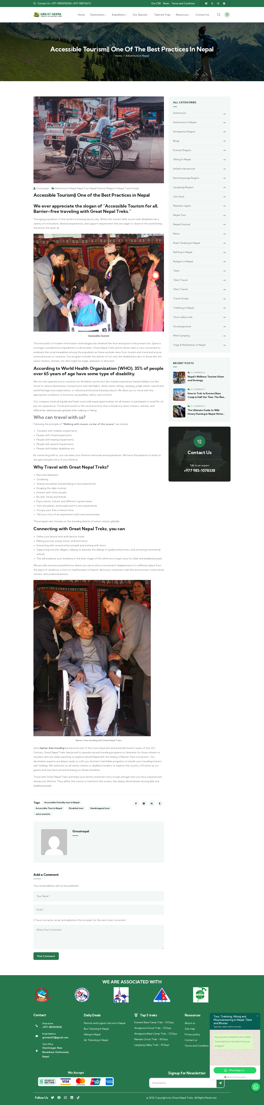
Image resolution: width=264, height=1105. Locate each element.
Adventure (179, 112)
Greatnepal (42, 188)
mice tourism (43, 814)
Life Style (178, 196)
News (176, 233)
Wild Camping (181, 335)
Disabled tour (76, 808)
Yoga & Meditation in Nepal (189, 344)
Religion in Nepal (115, 188)
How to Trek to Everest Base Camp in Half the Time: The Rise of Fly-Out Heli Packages (206, 397)
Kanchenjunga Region (186, 177)
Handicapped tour (100, 808)
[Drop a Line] (36, 1025)
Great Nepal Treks (182, 1097)
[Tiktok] (78, 1097)
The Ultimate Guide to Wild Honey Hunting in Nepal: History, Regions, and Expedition (206, 414)
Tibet (176, 270)
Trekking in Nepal (183, 307)
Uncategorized (182, 326)
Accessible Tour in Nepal (49, 808)
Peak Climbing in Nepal (186, 242)
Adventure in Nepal (137, 55)
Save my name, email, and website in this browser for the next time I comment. (81, 920)
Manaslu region (182, 205)
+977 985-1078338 (199, 470)
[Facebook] (206, 3)
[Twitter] (52, 1097)
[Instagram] (218, 3)
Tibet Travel (180, 280)
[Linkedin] (71, 1097)
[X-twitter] (212, 3)
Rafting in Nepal (182, 252)
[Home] (47, 14)
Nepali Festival (97, 188)
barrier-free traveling (52, 747)
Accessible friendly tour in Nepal (61, 802)
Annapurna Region (184, 131)
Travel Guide (132, 188)
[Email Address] (36, 1036)
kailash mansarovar (184, 168)
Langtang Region (183, 187)
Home (118, 55)
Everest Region (182, 150)
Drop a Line (47, 1023)
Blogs (176, 140)
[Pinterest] (224, 3)
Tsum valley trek (183, 317)
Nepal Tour (83, 188)
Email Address (49, 1033)
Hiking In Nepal (182, 159)
